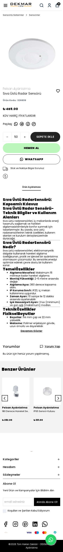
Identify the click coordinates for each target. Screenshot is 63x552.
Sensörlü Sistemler (13, 15)
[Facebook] (5, 524)
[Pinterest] (25, 524)
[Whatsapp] (45, 524)
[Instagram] (15, 524)
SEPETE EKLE (45, 137)
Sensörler (34, 15)
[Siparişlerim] (49, 5)
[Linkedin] (35, 524)
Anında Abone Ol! (47, 502)
